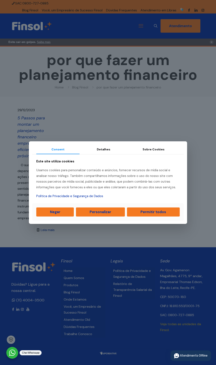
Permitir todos (153, 212)
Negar (55, 212)
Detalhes (103, 149)
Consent (58, 149)
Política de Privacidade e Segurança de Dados (69, 196)
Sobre (154, 149)
